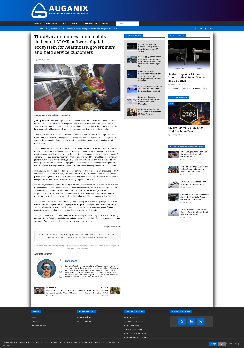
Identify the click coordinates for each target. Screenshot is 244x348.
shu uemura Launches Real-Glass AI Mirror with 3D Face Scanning (149, 112)
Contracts (51, 23)
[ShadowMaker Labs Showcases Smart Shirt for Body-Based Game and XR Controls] (173, 197)
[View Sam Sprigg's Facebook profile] (60, 260)
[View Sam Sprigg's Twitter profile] (60, 266)
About (33, 317)
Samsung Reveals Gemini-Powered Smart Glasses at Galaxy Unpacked (149, 100)
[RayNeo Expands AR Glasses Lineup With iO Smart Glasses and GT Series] (132, 47)
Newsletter (91, 23)
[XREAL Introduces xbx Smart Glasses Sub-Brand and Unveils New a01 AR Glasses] (173, 212)
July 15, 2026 (186, 187)
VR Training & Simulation (133, 329)
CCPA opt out (9, 345)
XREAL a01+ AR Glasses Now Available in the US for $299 (193, 183)
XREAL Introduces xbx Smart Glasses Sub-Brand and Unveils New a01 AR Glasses (195, 212)
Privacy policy (36, 321)
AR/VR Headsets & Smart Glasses (136, 337)
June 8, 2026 (186, 202)
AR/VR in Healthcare (131, 325)
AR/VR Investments (131, 317)
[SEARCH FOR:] (127, 23)
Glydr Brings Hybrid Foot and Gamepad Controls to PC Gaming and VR (193, 154)
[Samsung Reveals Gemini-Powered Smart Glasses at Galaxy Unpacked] (132, 100)
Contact (106, 23)
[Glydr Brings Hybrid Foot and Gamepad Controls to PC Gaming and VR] (173, 154)
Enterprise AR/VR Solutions (134, 321)
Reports (76, 23)
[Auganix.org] (88, 19)
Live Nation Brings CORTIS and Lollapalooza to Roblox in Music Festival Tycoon (194, 169)
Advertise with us (84, 317)
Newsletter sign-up (38, 325)
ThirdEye (55, 120)
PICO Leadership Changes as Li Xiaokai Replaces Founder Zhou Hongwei (150, 88)
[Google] (211, 28)
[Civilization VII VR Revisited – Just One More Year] (189, 113)
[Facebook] (206, 28)
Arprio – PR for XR (84, 321)
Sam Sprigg (71, 261)
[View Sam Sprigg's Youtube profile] (60, 271)
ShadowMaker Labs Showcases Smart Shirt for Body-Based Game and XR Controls (194, 197)
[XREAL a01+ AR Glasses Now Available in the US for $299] (173, 184)
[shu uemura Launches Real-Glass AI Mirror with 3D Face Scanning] (132, 112)
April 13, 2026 (176, 135)
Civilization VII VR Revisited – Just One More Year (187, 130)
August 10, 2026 (187, 174)
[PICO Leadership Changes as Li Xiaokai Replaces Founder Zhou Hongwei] (132, 89)
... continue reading (199, 88)
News (36, 23)
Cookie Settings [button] (233, 344)
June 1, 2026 (186, 217)
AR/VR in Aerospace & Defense (136, 333)
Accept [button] (213, 343)
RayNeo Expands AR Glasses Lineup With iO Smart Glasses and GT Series (148, 48)
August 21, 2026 (176, 84)
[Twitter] (196, 28)
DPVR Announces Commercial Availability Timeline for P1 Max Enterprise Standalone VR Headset (150, 76)
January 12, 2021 (44, 60)
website (89, 221)
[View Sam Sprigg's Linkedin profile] (60, 277)
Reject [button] (221, 343)
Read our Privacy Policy (110, 342)
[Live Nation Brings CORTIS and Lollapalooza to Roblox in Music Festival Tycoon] (173, 169)
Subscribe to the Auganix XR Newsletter (90, 237)
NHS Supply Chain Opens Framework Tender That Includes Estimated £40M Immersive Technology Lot (149, 61)
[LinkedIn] (201, 28)
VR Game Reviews (178, 97)
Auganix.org (59, 245)
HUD (64, 23)
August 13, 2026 (187, 159)
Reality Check (177, 35)
